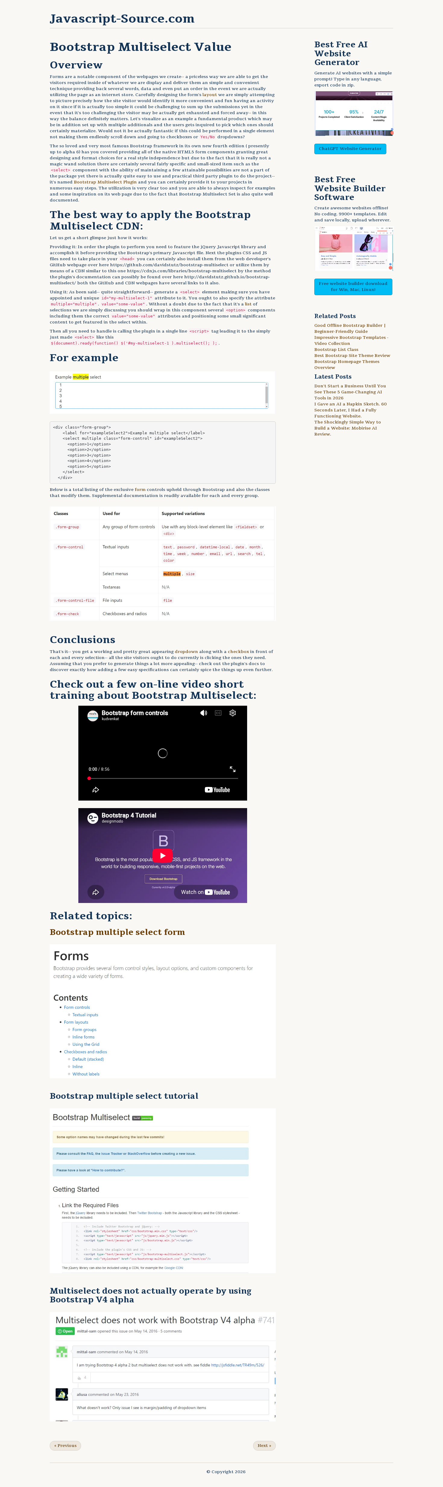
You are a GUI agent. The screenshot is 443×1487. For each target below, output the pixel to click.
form (140, 489)
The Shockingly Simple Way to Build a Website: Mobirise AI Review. (347, 428)
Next (264, 1445)
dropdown (186, 651)
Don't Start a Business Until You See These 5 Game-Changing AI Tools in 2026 (350, 392)
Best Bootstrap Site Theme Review (352, 355)
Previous (65, 1445)
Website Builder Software (349, 193)
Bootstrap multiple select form (117, 932)
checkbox (238, 651)
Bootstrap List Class (336, 349)
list (248, 304)
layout (210, 95)
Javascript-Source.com (122, 19)
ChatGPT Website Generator (350, 149)
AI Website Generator (341, 53)
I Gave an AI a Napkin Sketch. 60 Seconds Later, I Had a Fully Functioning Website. (350, 410)
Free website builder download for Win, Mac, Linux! (353, 286)
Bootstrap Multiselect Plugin (105, 182)
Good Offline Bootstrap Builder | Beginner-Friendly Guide (350, 328)
